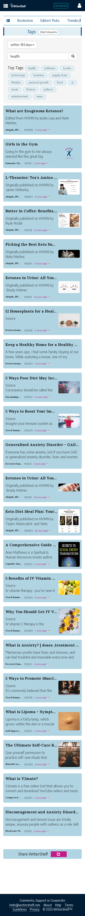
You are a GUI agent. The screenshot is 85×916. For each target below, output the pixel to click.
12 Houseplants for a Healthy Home (39, 311)
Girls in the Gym (21, 144)
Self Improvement (15, 730)
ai (72, 82)
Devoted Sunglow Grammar (21, 463)
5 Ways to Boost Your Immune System (41, 411)
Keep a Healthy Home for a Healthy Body (44, 344)
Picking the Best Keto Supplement (38, 244)
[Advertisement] (42, 875)
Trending (73, 20)
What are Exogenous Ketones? (34, 111)
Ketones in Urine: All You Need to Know (43, 277)
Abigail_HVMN (13, 129)
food (60, 82)
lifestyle (15, 82)
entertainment (19, 96)
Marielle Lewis (13, 764)
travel (14, 89)
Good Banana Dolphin (17, 430)
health (32, 68)
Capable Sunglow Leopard (20, 563)
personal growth (39, 82)
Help (58, 905)
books (67, 68)
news (39, 96)
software (49, 68)
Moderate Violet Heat (18, 831)
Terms (69, 905)
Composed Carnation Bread (21, 797)
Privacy (34, 909)
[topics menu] (5, 6)
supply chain (59, 75)
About (47, 905)
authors (48, 89)
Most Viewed (47, 32)
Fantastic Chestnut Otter (19, 163)
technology (18, 75)
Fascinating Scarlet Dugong (21, 397)
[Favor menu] (80, 20)
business (38, 75)
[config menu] (77, 5)
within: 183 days (21, 45)
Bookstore (25, 20)
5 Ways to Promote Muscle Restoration (42, 678)
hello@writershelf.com (24, 905)
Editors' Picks (50, 20)
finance (30, 89)
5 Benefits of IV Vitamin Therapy (36, 578)
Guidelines (20, 909)
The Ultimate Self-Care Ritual (34, 745)
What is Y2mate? (21, 778)
